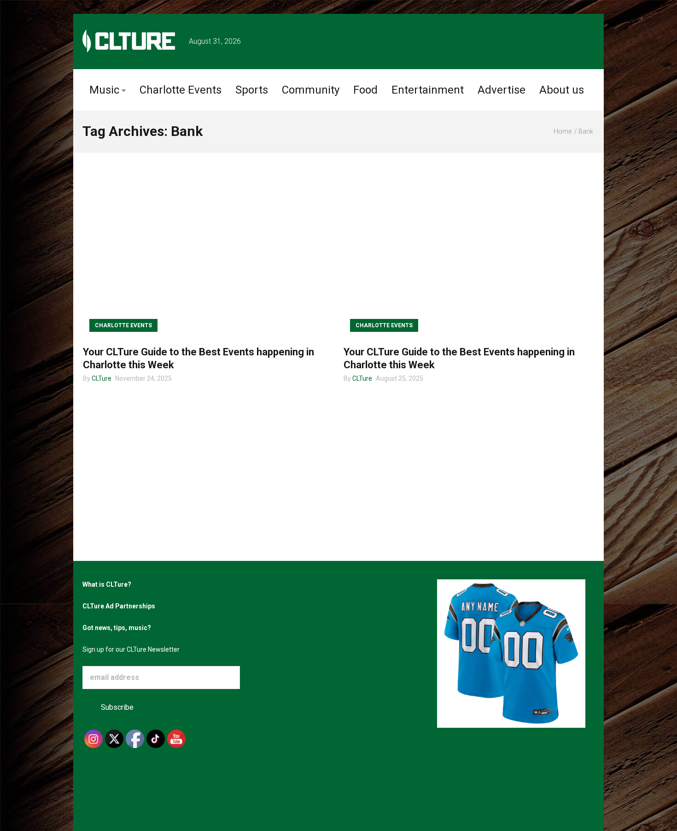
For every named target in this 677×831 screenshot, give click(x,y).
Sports (251, 89)
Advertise (501, 89)
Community (310, 89)
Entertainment (427, 89)
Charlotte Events (181, 89)
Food (365, 89)
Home (563, 131)
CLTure (101, 378)
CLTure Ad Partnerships (118, 606)
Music (104, 89)
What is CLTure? (106, 584)
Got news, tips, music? (116, 627)
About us (561, 89)
